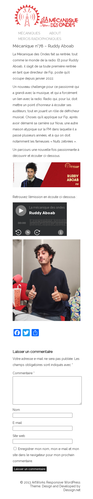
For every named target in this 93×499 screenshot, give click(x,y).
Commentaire (24, 373)
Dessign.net (71, 490)
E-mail (17, 423)
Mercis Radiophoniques (39, 39)
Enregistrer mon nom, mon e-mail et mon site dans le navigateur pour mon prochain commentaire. (46, 455)
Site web (19, 436)
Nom (16, 410)
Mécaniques (29, 33)
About (55, 33)
